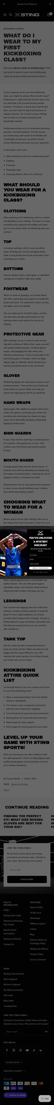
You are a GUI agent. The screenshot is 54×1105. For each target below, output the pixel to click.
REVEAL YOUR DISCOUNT (40, 568)
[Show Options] (51, 563)
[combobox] (40, 563)
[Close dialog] (52, 531)
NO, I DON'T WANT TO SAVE (40, 572)
